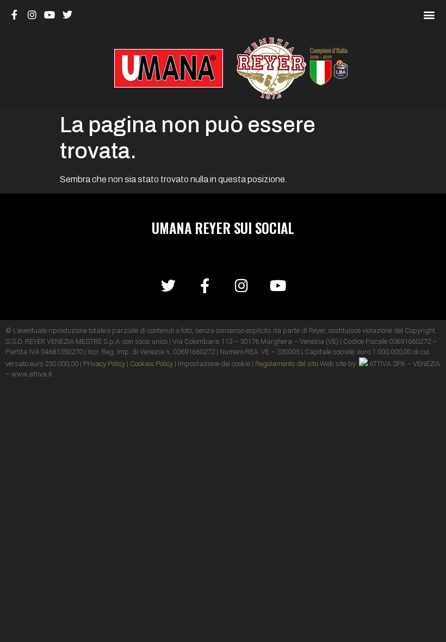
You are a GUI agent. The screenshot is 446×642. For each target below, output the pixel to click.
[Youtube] (277, 285)
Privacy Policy (104, 364)
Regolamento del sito (286, 364)
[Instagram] (241, 285)
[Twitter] (168, 285)
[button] (429, 14)
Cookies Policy (151, 364)
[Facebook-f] (204, 285)
